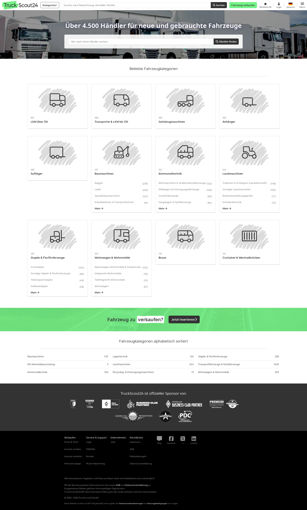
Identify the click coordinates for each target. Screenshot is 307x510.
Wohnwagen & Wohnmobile (213, 372)
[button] (302, 5)
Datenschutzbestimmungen (131, 503)
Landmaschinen (121, 364)
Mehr (98, 208)
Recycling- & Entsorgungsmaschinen (133, 372)
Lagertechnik (120, 356)
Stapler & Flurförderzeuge (212, 356)
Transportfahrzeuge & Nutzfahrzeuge (219, 364)
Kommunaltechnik (37, 372)
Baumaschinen (36, 356)
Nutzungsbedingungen (157, 503)
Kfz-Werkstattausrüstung (41, 364)
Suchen (220, 5)
